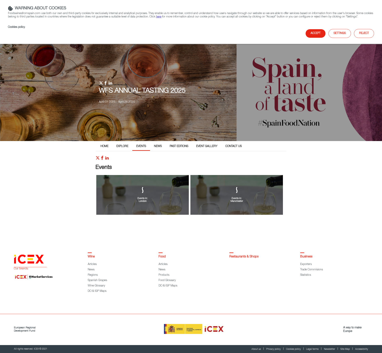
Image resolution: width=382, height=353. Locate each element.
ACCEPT (316, 33)
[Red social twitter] (98, 159)
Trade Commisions (311, 269)
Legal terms (312, 349)
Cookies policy (16, 27)
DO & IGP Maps (97, 291)
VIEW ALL (190, 226)
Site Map (345, 349)
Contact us (233, 146)
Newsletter (330, 349)
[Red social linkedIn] (107, 159)
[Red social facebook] (102, 159)
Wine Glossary (96, 285)
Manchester (237, 201)
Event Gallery (206, 146)
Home (104, 146)
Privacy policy (273, 349)
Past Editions (179, 146)
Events (141, 146)
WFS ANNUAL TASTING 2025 (142, 91)
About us (256, 349)
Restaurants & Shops (243, 256)
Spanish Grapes (97, 280)
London (143, 201)
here (158, 16)
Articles (92, 264)
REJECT (364, 33)
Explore (122, 146)
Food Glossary (167, 280)
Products (164, 275)
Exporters (306, 264)
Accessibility (361, 349)
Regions (93, 275)
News (158, 146)
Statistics (305, 275)
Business (306, 256)
